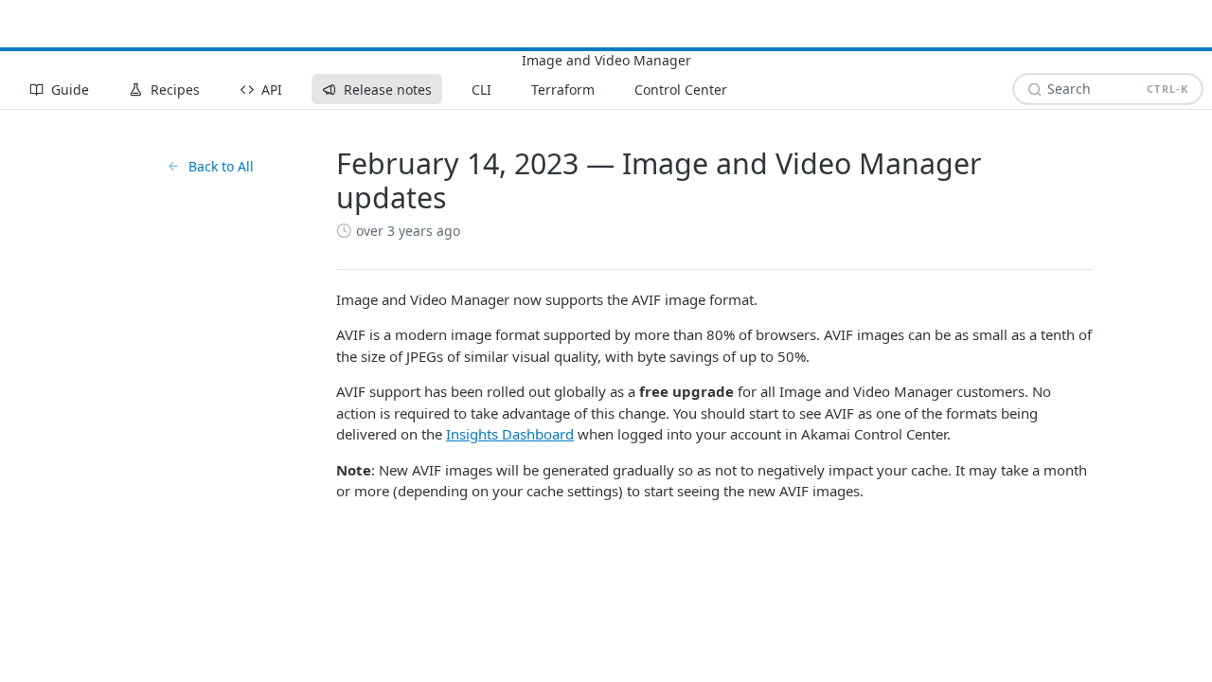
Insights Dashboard (510, 433)
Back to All (221, 166)
